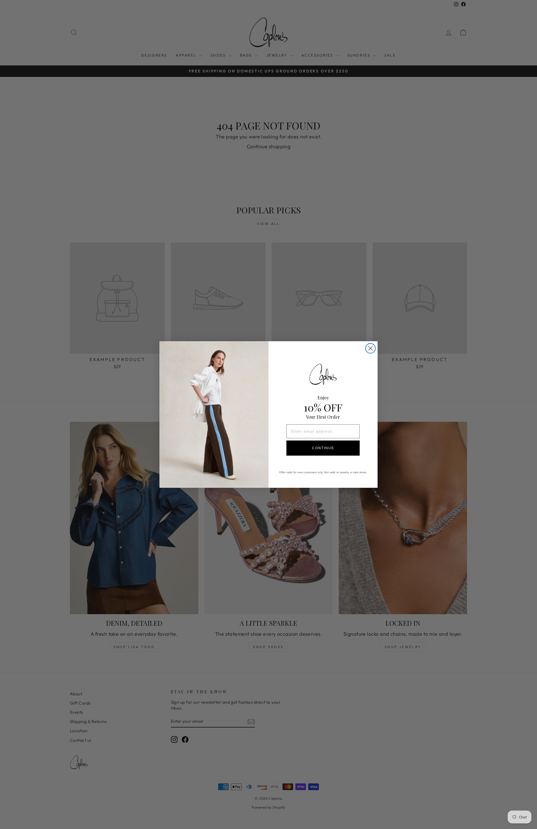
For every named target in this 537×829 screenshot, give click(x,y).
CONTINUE (323, 448)
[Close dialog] (370, 348)
